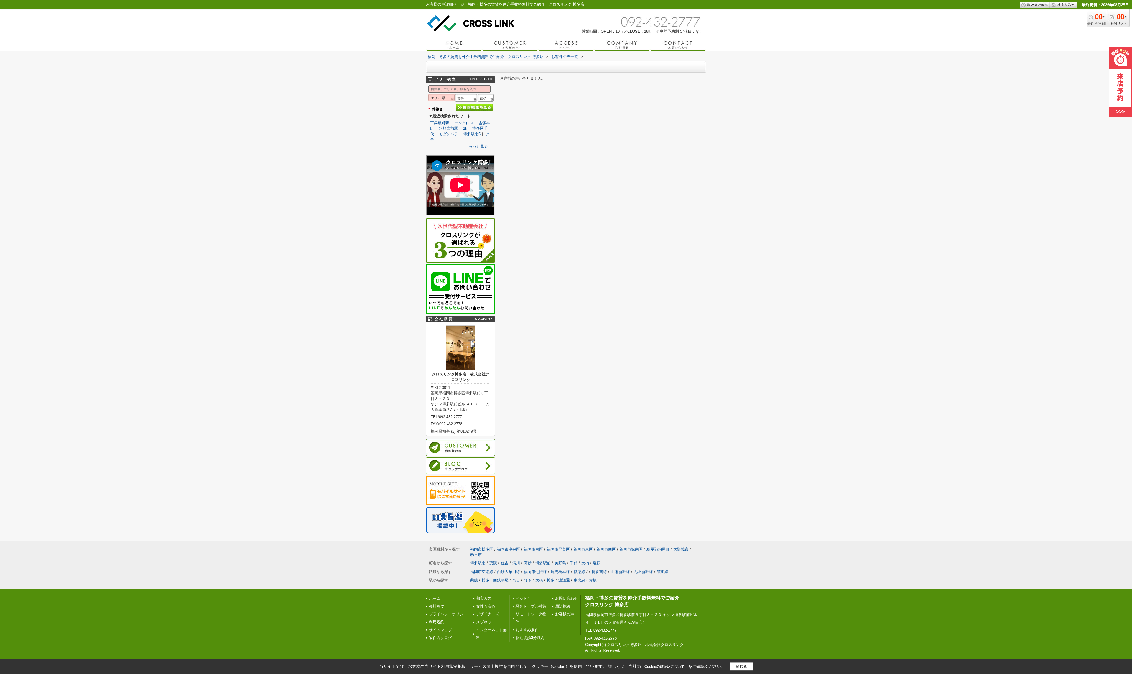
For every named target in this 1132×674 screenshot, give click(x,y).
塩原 (596, 563)
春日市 (476, 555)
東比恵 (579, 580)
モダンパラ (448, 134)
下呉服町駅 (439, 123)
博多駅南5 (472, 134)
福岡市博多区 (481, 549)
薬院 (493, 563)
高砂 (528, 563)
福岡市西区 (606, 549)
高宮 (516, 580)
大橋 (539, 580)
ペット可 (523, 598)
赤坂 (593, 580)
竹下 (528, 580)
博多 (485, 580)
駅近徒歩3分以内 (530, 637)
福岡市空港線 (481, 571)
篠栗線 (579, 571)
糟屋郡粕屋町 (657, 549)
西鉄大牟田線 (508, 571)
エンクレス (463, 123)
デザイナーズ (487, 614)
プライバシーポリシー (448, 614)
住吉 (505, 563)
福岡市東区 (583, 549)
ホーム (434, 598)
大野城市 (681, 549)
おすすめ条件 (527, 630)
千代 (573, 563)
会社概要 (436, 606)
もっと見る (478, 146)
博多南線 (599, 571)
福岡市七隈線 (535, 571)
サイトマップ (440, 630)
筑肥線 (662, 571)
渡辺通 (564, 580)
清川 (516, 563)
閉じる (741, 666)
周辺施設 (562, 606)
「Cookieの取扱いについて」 (664, 667)
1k (465, 128)
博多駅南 (478, 563)
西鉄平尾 (501, 580)
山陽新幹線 (620, 571)
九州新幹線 (643, 571)
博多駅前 (543, 563)
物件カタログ (440, 637)
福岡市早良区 (558, 549)
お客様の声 (564, 614)
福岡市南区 (533, 549)
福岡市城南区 (631, 549)
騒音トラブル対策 (531, 606)
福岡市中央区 (508, 549)
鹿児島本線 (560, 571)
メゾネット (485, 622)
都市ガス (483, 598)
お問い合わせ (566, 598)
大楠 (585, 563)
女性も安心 (485, 606)
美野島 (560, 563)
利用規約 (436, 622)
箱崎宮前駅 (448, 128)
